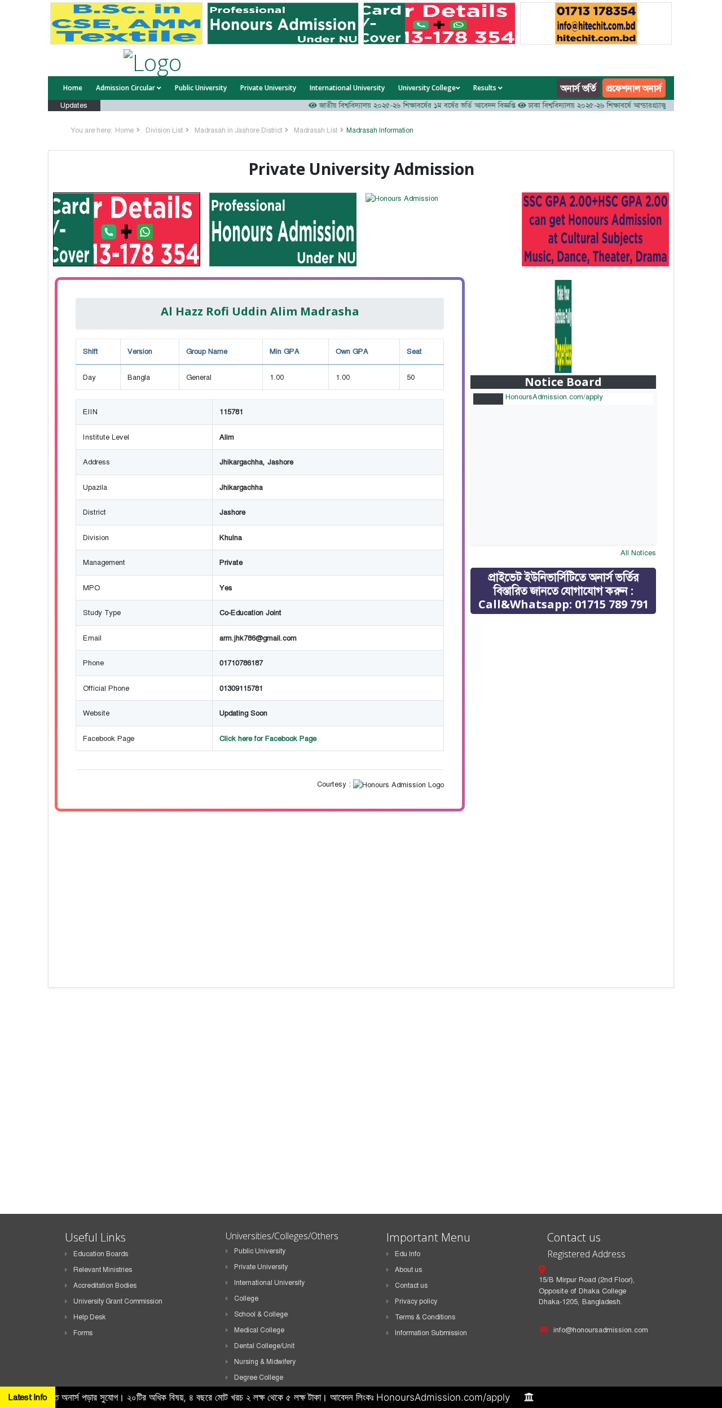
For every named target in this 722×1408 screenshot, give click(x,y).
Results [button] (485, 88)
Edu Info (407, 1253)
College (246, 1298)
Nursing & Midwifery (265, 1361)
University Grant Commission (117, 1301)
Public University (201, 88)
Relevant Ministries (102, 1269)
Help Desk (89, 1317)
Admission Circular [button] (126, 88)
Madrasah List (315, 130)
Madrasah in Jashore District (238, 130)
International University (347, 88)
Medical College (259, 1330)
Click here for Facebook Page (267, 738)
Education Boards (100, 1253)
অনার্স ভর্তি (578, 88)
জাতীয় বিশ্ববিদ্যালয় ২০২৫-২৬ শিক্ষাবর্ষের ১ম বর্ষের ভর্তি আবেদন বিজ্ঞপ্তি (389, 105)
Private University (268, 88)
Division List (164, 130)
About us (408, 1269)
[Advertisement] (571, 703)
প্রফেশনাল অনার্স (634, 88)
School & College (261, 1314)
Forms (83, 1332)
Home (72, 88)
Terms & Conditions (425, 1317)
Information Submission (431, 1332)
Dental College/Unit (264, 1345)
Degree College (258, 1377)
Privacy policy (416, 1301)
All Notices (638, 553)
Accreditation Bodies (105, 1285)
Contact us (411, 1285)
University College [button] (427, 88)
